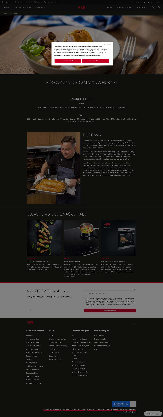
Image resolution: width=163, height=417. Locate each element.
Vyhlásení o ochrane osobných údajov (93, 55)
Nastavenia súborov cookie (68, 60)
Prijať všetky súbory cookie (95, 60)
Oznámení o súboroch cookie (80, 55)
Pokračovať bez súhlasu (106, 44)
